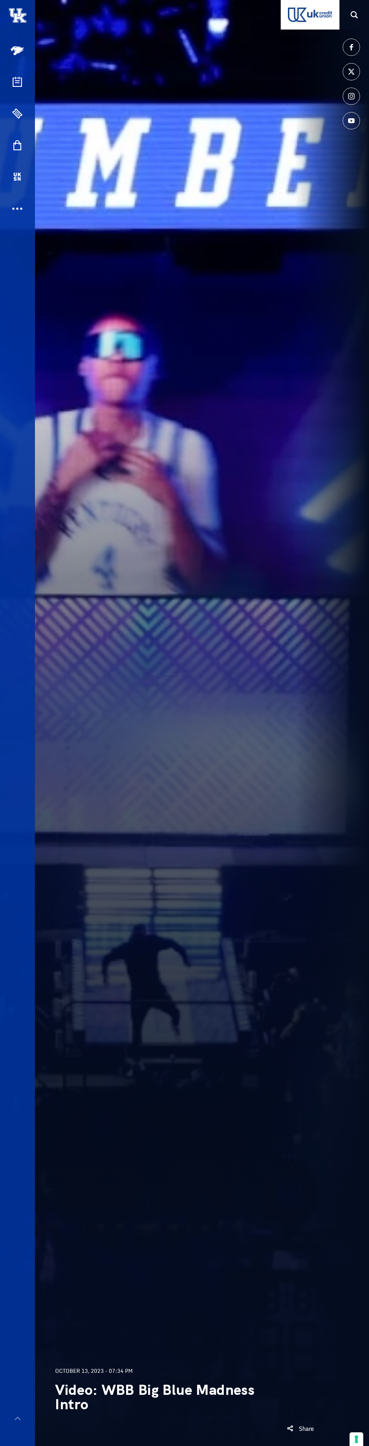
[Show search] (354, 15)
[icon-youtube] (351, 120)
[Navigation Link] (18, 50)
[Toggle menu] (17, 1418)
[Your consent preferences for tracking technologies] (356, 1439)
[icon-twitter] (351, 71)
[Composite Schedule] (17, 82)
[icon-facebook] (351, 47)
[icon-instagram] (351, 96)
